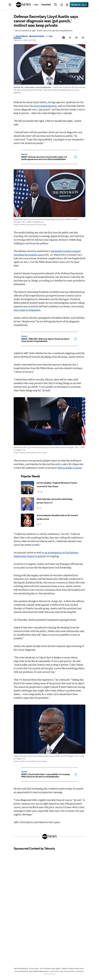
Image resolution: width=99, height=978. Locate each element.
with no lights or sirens (70, 467)
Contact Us (80, 971)
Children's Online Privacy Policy (72, 969)
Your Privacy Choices (67, 971)
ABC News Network (21, 969)
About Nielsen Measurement (39, 971)
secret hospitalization (45, 105)
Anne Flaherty (22, 36)
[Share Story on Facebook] (63, 37)
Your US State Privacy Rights (50, 969)
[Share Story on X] (70, 37)
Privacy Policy (34, 969)
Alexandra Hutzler (36, 36)
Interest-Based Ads (21, 971)
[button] (10, 4)
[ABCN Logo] (23, 5)
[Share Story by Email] (76, 37)
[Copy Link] (82, 37)
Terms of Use (54, 971)
